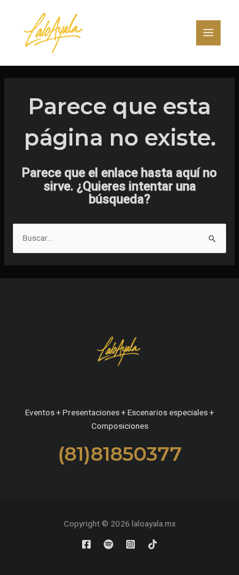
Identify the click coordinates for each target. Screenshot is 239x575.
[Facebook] (86, 544)
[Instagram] (130, 544)
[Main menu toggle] (208, 32)
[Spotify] (108, 544)
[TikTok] (152, 544)
